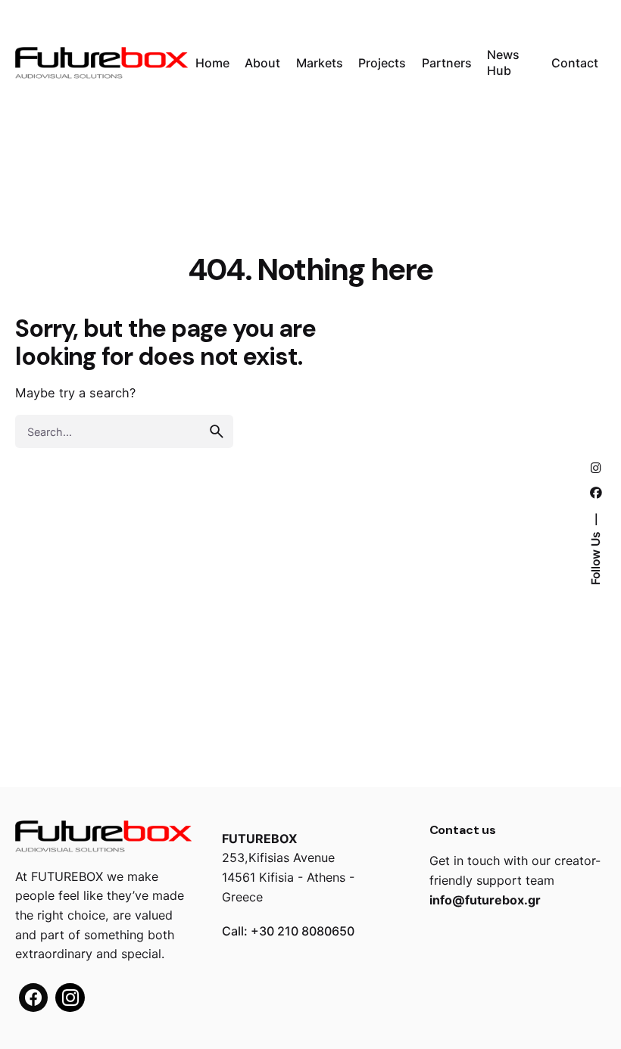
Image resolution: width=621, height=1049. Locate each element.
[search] (216, 431)
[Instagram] (69, 997)
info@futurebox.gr (485, 899)
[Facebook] (33, 997)
